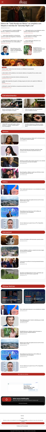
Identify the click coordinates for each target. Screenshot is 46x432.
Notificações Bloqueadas (23, 403)
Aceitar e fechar (23, 423)
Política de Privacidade (22, 426)
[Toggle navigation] (2, 2)
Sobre (22, 418)
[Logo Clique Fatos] (23, 2)
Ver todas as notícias (23, 374)
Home (22, 415)
